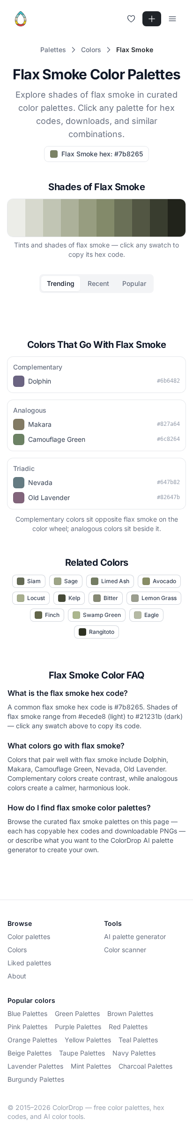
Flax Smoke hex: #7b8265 (102, 154)
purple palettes (78, 1027)
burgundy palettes (35, 1079)
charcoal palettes (145, 1066)
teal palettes (138, 1040)
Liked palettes (29, 963)
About (16, 976)
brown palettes (130, 1013)
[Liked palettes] (131, 18)
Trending (60, 283)
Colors (17, 950)
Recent (98, 283)
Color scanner (125, 950)
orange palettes (32, 1040)
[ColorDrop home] (20, 18)
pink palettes (27, 1027)
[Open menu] (172, 18)
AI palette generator (135, 936)
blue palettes (27, 1013)
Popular (134, 283)
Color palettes (28, 936)
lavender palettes (35, 1066)
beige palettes (29, 1053)
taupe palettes (82, 1053)
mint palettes (91, 1066)
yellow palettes (88, 1040)
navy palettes (134, 1053)
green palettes (77, 1013)
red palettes (128, 1027)
